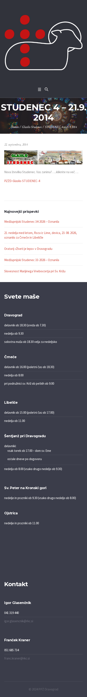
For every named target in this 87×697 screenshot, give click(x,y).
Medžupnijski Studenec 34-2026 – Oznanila (31, 222)
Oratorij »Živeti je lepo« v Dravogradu (28, 249)
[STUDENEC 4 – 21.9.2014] (43, 157)
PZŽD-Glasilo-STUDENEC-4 (22, 181)
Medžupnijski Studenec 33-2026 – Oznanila (31, 260)
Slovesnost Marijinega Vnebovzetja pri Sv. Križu (34, 271)
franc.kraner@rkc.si (17, 658)
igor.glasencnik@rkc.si (18, 621)
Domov (15, 127)
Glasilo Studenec (32, 127)
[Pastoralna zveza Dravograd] (43, 42)
